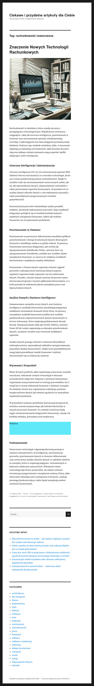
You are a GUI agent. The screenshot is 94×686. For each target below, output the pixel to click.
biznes (25, 493)
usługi (15, 658)
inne (14, 617)
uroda (15, 655)
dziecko (15, 610)
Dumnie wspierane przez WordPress (56, 679)
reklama (16, 638)
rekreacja (16, 645)
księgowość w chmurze (17, 496)
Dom (14, 607)
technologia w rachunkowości (57, 496)
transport (16, 651)
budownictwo (18, 603)
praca (14, 631)
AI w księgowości (36, 493)
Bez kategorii (18, 597)
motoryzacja (18, 624)
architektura (18, 593)
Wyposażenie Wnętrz (22, 662)
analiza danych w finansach (53, 493)
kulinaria (16, 621)
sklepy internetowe (21, 648)
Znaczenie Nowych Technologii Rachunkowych (38, 49)
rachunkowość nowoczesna (36, 496)
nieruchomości (19, 627)
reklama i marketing (22, 641)
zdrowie (16, 665)
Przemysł (16, 634)
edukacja (16, 614)
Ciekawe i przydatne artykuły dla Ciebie (42, 15)
